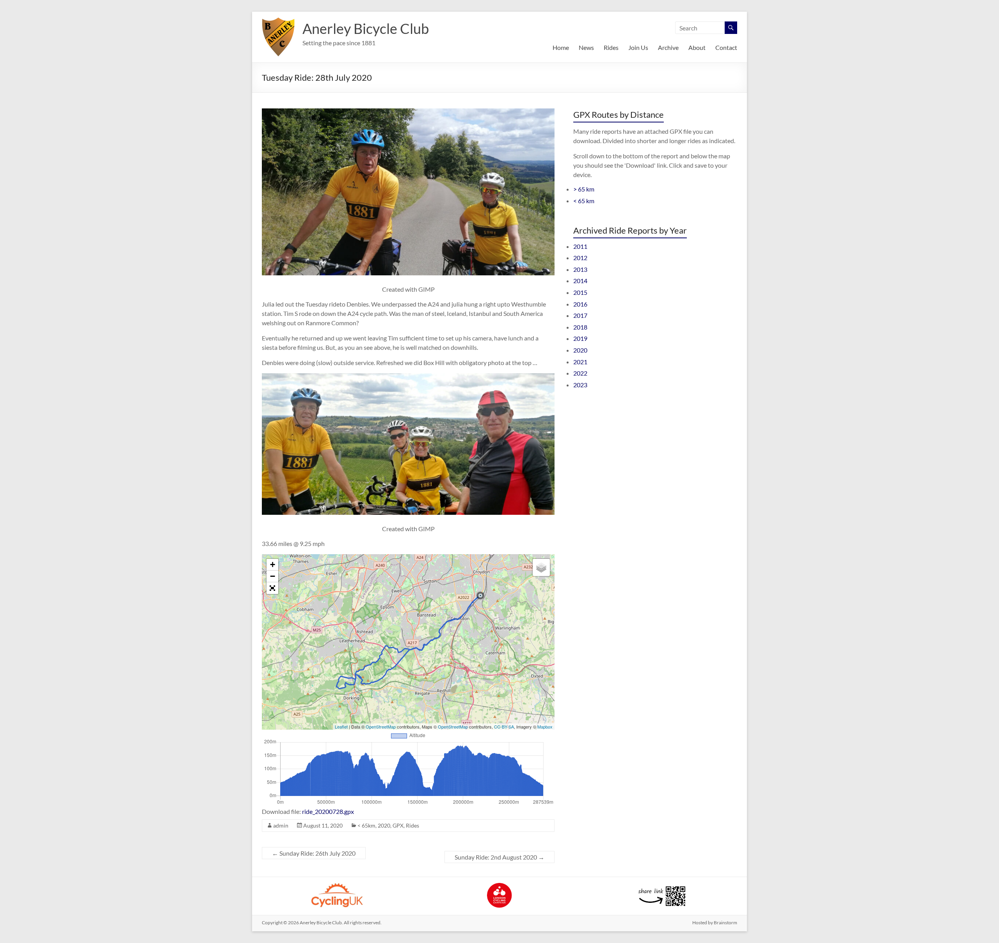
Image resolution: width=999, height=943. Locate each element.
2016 (580, 304)
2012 (580, 257)
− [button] (272, 576)
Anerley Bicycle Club (365, 28)
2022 (580, 373)
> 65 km (583, 189)
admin (280, 825)
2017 (580, 315)
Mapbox (545, 726)
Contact (726, 47)
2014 (580, 280)
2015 (580, 292)
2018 (580, 327)
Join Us (638, 47)
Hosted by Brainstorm (714, 922)
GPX (398, 825)
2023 (580, 384)
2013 (580, 269)
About (697, 47)
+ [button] (272, 564)
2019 (580, 338)
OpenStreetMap (381, 726)
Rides (611, 47)
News (586, 47)
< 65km (366, 825)
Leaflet (341, 726)
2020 (384, 825)
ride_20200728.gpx (328, 811)
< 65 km (583, 200)
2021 (580, 361)
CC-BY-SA (504, 726)
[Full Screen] (272, 588)
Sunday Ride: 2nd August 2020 (499, 857)
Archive (668, 47)
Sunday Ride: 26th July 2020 (314, 853)
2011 (580, 246)
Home (561, 47)
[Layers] (541, 567)
